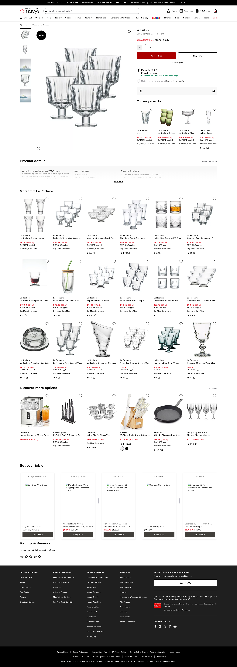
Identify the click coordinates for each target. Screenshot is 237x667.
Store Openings (93, 622)
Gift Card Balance (60, 592)
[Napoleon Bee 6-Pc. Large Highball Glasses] (135, 214)
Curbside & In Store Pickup (97, 577)
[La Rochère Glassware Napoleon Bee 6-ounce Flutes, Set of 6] (208, 117)
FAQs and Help (26, 577)
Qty (145, 45)
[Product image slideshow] (84, 90)
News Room (125, 607)
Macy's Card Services (61, 597)
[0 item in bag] (215, 11)
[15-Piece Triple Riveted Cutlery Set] (135, 411)
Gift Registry (91, 636)
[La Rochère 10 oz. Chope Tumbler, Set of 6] (135, 277)
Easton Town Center (175, 81)
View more (118, 181)
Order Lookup (25, 587)
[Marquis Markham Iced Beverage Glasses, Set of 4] (202, 411)
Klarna (22, 582)
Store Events (91, 617)
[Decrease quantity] (139, 47)
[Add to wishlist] (129, 31)
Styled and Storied (127, 622)
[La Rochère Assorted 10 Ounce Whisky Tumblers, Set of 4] (169, 214)
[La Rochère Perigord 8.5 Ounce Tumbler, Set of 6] (35, 277)
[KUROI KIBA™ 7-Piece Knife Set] (68, 411)
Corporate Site (125, 587)
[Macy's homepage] (21, 25)
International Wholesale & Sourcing (133, 597)
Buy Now (197, 56)
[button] (77, 90)
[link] (146, 137)
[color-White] (122, 448)
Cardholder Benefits (61, 582)
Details (166, 40)
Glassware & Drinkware (41, 25)
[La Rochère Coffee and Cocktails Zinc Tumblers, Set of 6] (146, 117)
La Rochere (143, 29)
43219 (154, 70)
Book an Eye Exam (94, 627)
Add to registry (177, 63)
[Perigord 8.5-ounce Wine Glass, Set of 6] (202, 339)
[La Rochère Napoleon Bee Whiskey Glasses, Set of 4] (169, 277)
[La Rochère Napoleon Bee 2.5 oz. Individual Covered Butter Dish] (35, 339)
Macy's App (91, 587)
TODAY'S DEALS (54, 3)
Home (27, 25)
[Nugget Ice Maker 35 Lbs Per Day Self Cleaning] (35, 411)
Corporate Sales (126, 582)
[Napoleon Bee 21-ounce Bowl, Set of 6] (202, 277)
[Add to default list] (151, 109)
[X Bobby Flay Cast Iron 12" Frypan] (169, 411)
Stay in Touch (92, 612)
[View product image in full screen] (38, 148)
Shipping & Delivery (27, 602)
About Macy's (125, 577)
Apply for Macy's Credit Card (64, 577)
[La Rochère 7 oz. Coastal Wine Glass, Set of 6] (68, 339)
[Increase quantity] (150, 47)
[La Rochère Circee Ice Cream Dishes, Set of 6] (102, 339)
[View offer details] (177, 91)
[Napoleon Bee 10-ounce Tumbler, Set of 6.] (102, 277)
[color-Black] (126, 448)
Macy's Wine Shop (94, 602)
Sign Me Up (185, 583)
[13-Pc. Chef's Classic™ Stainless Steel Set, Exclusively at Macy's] (102, 411)
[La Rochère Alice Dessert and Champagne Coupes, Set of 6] (187, 117)
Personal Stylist (92, 607)
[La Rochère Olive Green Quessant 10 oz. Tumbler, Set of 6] (166, 117)
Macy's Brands (92, 597)
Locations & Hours (94, 582)
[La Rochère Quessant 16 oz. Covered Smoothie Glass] (68, 277)
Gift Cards (57, 587)
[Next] (214, 117)
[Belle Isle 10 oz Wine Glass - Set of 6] (68, 214)
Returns (23, 597)
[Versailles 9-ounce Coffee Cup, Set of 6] (135, 339)
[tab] (25, 35)
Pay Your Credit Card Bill (63, 602)
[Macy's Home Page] (29, 11)
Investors (123, 592)
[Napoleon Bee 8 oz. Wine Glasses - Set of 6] (169, 339)
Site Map (123, 612)
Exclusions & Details (171, 610)
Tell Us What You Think (95, 632)
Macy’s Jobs (125, 602)
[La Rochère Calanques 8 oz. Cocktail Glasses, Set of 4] (35, 214)
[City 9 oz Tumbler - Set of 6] (202, 214)
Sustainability (125, 617)
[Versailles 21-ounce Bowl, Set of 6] (102, 214)
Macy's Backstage (94, 592)
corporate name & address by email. (161, 661)
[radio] (122, 448)
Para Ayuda (24, 592)
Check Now (185, 610)
